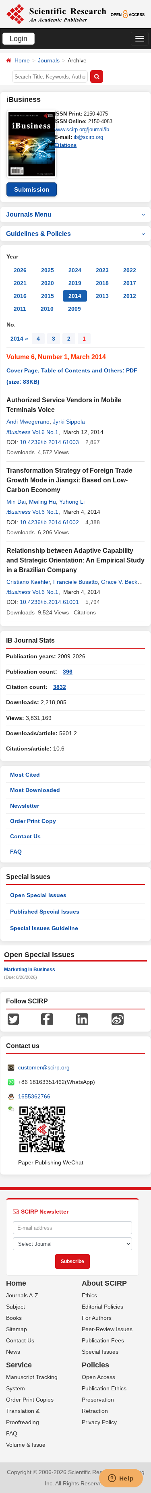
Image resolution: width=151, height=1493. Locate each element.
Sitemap (16, 1329)
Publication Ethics (104, 1388)
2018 (102, 283)
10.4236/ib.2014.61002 (49, 522)
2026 (20, 270)
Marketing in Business (29, 969)
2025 (47, 270)
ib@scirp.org (88, 137)
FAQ (16, 851)
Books (14, 1318)
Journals (49, 60)
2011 (20, 309)
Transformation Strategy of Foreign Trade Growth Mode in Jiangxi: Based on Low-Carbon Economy (69, 480)
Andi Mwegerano (28, 421)
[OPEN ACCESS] (127, 13)
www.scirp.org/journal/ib (81, 129)
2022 (129, 270)
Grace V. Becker (121, 582)
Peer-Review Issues (107, 1329)
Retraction (95, 1411)
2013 (102, 296)
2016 (20, 296)
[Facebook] (47, 1018)
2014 (74, 296)
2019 (74, 283)
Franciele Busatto (75, 582)
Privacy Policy (99, 1422)
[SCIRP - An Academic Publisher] (56, 13)
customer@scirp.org (44, 1067)
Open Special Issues (38, 895)
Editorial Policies (102, 1306)
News (13, 1351)
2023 (102, 270)
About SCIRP (104, 1283)
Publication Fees (103, 1340)
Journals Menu (29, 214)
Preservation (98, 1399)
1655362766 (34, 1096)
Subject (15, 1306)
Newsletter (24, 805)
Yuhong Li (72, 501)
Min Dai (16, 501)
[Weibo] (118, 1018)
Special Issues (100, 1351)
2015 (47, 296)
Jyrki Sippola (69, 421)
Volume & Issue (26, 1444)
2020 (47, 283)
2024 (74, 270)
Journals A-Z (22, 1295)
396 (67, 671)
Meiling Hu (42, 501)
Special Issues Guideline (44, 928)
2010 (47, 309)
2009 (74, 309)
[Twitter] (13, 1018)
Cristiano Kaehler (28, 582)
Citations (65, 145)
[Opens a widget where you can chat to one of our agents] (121, 1479)
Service (19, 1365)
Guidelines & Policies (38, 233)
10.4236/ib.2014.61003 (49, 442)
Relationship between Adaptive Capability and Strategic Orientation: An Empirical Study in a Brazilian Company (75, 560)
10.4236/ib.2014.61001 (49, 602)
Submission (32, 189)
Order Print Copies (30, 1399)
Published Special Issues (44, 911)
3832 (59, 687)
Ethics (89, 1295)
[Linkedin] (82, 1018)
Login (18, 39)
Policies (95, 1365)
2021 (20, 283)
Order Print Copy (33, 821)
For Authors (97, 1318)
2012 (129, 296)
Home (22, 60)
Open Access (98, 1377)
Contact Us (25, 836)
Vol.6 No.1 (45, 432)
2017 (129, 283)
